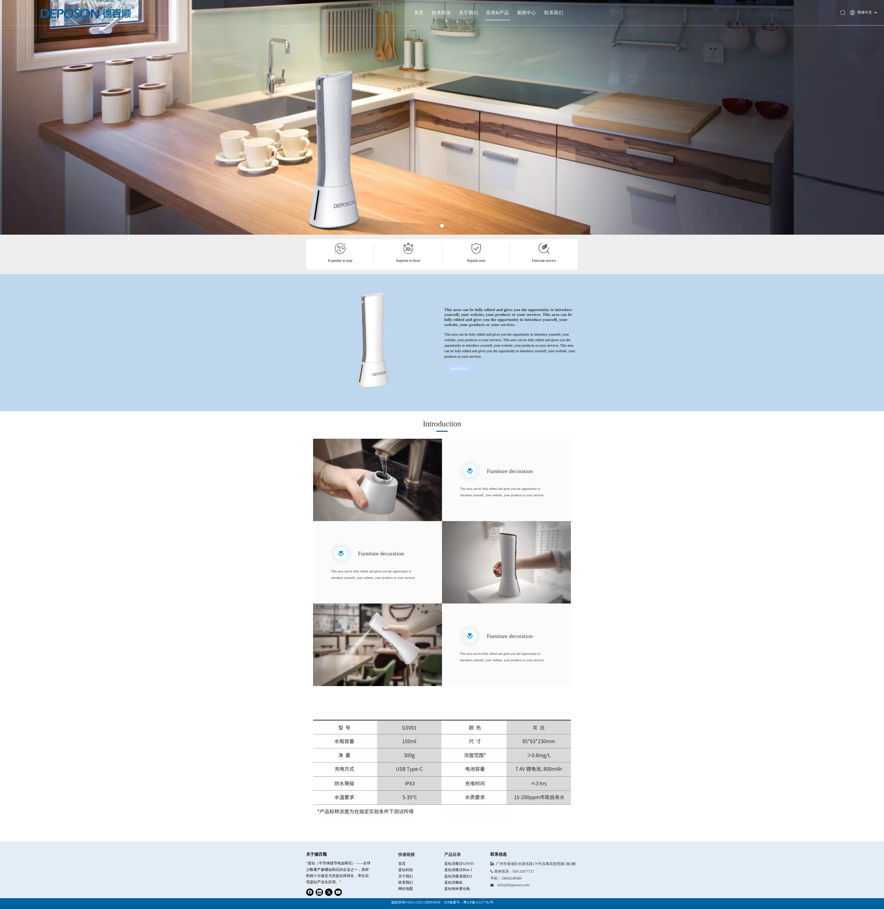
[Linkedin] (319, 892)
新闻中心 (526, 12)
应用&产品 (497, 12)
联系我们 (553, 12)
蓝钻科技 (405, 870)
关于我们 (468, 12)
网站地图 (405, 889)
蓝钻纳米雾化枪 (457, 889)
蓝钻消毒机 (453, 882)
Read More (459, 368)
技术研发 (441, 12)
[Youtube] (338, 892)
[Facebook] (310, 892)
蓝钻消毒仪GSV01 (459, 864)
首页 (419, 12)
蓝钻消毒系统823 (458, 876)
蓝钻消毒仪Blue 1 (458, 870)
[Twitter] (328, 892)
